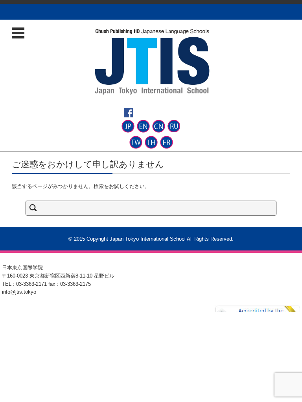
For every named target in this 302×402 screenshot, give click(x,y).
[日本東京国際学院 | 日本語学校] (152, 61)
